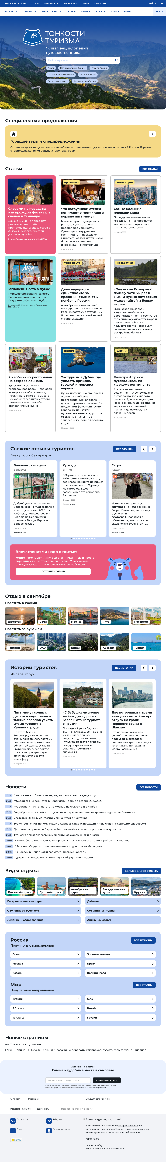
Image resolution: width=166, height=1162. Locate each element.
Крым (91, 963)
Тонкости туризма (96, 1119)
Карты (127, 11)
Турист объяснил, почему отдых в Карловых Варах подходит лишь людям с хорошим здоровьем (80, 823)
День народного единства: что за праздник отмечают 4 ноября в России (79, 294)
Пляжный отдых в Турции (72, 68)
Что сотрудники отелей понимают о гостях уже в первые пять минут (82, 212)
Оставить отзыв (53, 571)
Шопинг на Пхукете (27, 1050)
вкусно (16, 350)
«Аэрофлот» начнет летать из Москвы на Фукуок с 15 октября (55, 806)
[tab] (71, 538)
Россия (9, 11)
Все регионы (143, 940)
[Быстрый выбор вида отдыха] (60, 11)
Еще (158, 11)
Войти (152, 3)
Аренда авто (71, 3)
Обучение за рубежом (23, 910)
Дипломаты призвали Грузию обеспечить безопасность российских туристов (67, 829)
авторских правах (128, 1125)
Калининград (96, 973)
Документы (43, 1109)
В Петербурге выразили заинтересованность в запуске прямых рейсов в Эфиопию (71, 840)
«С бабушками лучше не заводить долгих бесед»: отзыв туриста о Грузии (82, 718)
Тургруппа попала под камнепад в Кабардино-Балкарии (53, 857)
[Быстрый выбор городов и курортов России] (16, 11)
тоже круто (125, 182)
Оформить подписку (107, 1080)
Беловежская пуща (29, 465)
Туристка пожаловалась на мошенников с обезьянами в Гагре (57, 834)
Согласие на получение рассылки (92, 1088)
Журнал (71, 11)
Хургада (70, 465)
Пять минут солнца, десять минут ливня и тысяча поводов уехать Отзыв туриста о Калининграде (33, 720)
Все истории (124, 668)
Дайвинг (93, 901)
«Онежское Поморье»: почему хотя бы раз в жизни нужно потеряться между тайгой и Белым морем (135, 296)
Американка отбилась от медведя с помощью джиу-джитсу (55, 795)
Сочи (16, 954)
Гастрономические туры (24, 901)
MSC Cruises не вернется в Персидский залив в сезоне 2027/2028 (58, 800)
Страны (28, 11)
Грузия (92, 1017)
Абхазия (18, 1008)
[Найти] (116, 60)
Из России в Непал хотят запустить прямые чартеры (50, 851)
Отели (35, 3)
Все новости (149, 787)
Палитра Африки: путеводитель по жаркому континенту (132, 381)
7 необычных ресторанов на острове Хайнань (30, 379)
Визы (86, 3)
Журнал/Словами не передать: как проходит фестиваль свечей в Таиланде (94, 1050)
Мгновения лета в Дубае (29, 289)
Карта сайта (92, 1138)
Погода (114, 11)
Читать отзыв (19, 532)
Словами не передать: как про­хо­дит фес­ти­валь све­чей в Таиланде (29, 212)
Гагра (116, 465)
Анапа (51, 68)
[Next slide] (152, 449)
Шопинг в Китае (88, 74)
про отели (71, 182)
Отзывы (85, 11)
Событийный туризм (101, 910)
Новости (100, 11)
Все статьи (150, 169)
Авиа (51, 3)
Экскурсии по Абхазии (85, 81)
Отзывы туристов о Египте (61, 74)
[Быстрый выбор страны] (35, 11)
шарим (69, 350)
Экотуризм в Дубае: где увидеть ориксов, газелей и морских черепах (81, 382)
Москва (17, 963)
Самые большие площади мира (127, 211)
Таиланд (18, 1017)
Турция (17, 998)
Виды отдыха (49, 11)
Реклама (20, 1109)
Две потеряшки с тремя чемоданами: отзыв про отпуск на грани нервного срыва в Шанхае (132, 720)
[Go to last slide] (144, 449)
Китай (91, 1008)
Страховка (100, 3)
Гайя (8, 1050)
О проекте (16, 1099)
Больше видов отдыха (141, 871)
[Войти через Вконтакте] (162, 3)
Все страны (144, 985)
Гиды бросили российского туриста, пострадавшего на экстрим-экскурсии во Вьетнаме (74, 812)
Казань (17, 973)
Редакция (33, 1099)
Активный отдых (99, 920)
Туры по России (99, 68)
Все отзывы (124, 449)
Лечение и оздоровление (25, 920)
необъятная (125, 262)
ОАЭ (90, 998)
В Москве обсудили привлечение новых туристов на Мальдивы (58, 846)
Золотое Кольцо (98, 954)
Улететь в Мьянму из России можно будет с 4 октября (50, 817)
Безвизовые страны (57, 81)
